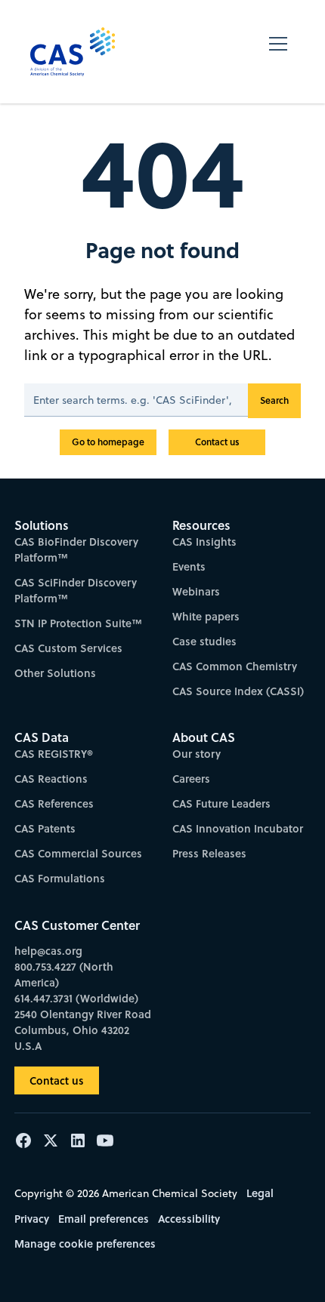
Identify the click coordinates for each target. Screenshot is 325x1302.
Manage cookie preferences (85, 1243)
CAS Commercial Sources (78, 853)
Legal (260, 1193)
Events (189, 566)
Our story (196, 754)
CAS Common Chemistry (234, 666)
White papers (206, 616)
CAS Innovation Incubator (237, 828)
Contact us (217, 442)
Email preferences (103, 1219)
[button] (278, 51)
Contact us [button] (56, 1080)
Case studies (204, 641)
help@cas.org (48, 951)
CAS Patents (45, 828)
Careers (191, 778)
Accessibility (189, 1219)
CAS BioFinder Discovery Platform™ (76, 549)
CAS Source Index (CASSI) (238, 691)
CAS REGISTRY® (53, 754)
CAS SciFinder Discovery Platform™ (75, 590)
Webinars (196, 591)
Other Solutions (55, 673)
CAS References (54, 803)
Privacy (31, 1219)
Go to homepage (108, 442)
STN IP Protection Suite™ (78, 623)
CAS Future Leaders (221, 803)
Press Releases (209, 853)
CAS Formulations (59, 878)
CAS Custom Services (68, 648)
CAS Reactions (51, 778)
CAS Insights (204, 541)
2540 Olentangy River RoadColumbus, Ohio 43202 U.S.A (82, 1030)
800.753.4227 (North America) (63, 974)
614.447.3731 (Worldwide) (76, 998)
